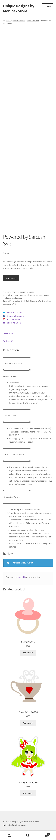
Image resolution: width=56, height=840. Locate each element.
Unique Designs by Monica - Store (18, 8)
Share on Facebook (15, 316)
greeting (47, 301)
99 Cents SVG (18, 295)
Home (8, 20)
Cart (43, 833)
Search (28, 835)
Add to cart (11, 278)
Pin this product (14, 319)
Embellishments (19, 20)
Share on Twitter (14, 312)
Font (41, 301)
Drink (23, 301)
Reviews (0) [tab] (8, 341)
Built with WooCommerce (14, 825)
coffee (17, 301)
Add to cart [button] (28, 652)
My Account (9, 835)
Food (40, 295)
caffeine (10, 301)
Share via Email (14, 322)
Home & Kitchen (33, 20)
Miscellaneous (16, 298)
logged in (21, 577)
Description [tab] (8, 333)
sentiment (7, 304)
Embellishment (32, 301)
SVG (14, 304)
